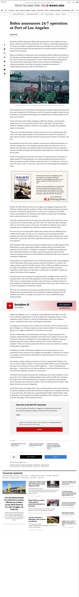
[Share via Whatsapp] (5, 53)
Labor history (33, 477)
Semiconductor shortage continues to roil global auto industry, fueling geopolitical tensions (53, 446)
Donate (64, 14)
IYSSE (42, 14)
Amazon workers (24, 475)
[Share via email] (5, 61)
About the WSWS (49, 14)
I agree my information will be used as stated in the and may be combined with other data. (40, 423)
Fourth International (18, 14)
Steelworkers (56, 475)
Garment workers (25, 477)
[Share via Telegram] (5, 57)
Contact (69, 2)
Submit (39, 429)
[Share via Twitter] (5, 49)
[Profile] (77, 2)
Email (18, 415)
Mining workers (5, 477)
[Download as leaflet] (5, 65)
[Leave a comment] (5, 70)
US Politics (36, 465)
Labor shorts (41, 477)
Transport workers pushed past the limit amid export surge (36, 444)
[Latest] (5, 11)
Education (49, 475)
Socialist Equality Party (32, 14)
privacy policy (55, 422)
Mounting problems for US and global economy (18, 444)
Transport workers (15, 465)
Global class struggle (26, 465)
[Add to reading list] (5, 74)
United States (45, 465)
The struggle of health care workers (37, 475)
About (73, 2)
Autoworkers (16, 475)
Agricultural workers (15, 477)
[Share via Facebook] (5, 45)
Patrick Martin (14, 34)
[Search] (77, 11)
